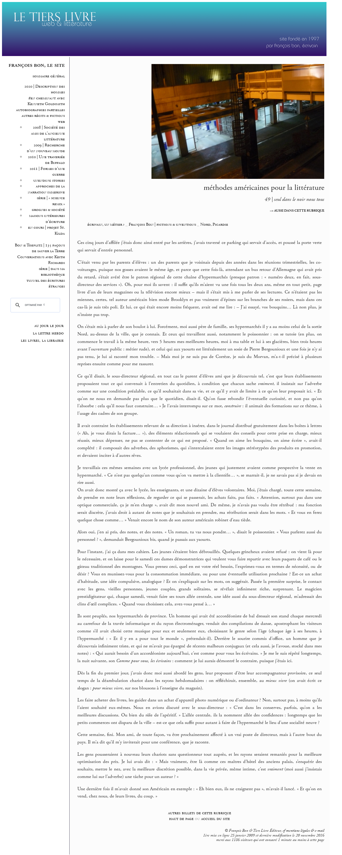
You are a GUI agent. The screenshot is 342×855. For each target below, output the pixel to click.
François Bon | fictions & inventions (162, 224)
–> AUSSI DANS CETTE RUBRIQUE (297, 210)
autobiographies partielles (40, 110)
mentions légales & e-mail (305, 830)
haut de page (181, 818)
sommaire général (49, 76)
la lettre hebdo (48, 333)
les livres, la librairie (42, 340)
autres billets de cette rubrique (199, 813)
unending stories (49, 180)
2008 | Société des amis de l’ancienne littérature (48, 133)
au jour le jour (49, 325)
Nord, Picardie (214, 224)
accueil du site (215, 818)
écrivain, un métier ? (105, 224)
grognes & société (48, 209)
